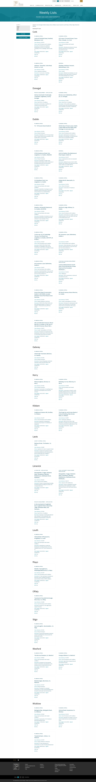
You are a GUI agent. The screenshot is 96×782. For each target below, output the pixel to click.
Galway (48, 24)
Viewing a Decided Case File (30, 765)
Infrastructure (48, 5)
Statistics (41, 764)
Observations (58, 5)
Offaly (70, 24)
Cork (37, 24)
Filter (23, 34)
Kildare (54, 24)
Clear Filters (23, 37)
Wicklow (34, 26)
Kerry (51, 24)
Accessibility (72, 764)
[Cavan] (23, 27)
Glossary (71, 769)
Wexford (77, 24)
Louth (65, 24)
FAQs (26, 769)
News (81, 5)
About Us (32, 5)
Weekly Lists (76, 5)
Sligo (74, 24)
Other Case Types (67, 5)
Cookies (56, 768)
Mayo (67, 24)
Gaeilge (54, 1)
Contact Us (42, 767)
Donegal (40, 24)
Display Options (72, 765)
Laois (58, 24)
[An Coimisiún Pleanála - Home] (18, 3)
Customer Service (73, 767)
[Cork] (23, 29)
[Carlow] (23, 26)
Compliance (42, 765)
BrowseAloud (67, 1)
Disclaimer (56, 771)
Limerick (61, 24)
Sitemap (71, 770)
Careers (26, 764)
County (18, 24)
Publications (27, 767)
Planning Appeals (39, 5)
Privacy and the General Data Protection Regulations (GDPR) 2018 (60, 765)
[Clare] (23, 28)
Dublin (44, 24)
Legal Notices (57, 770)
